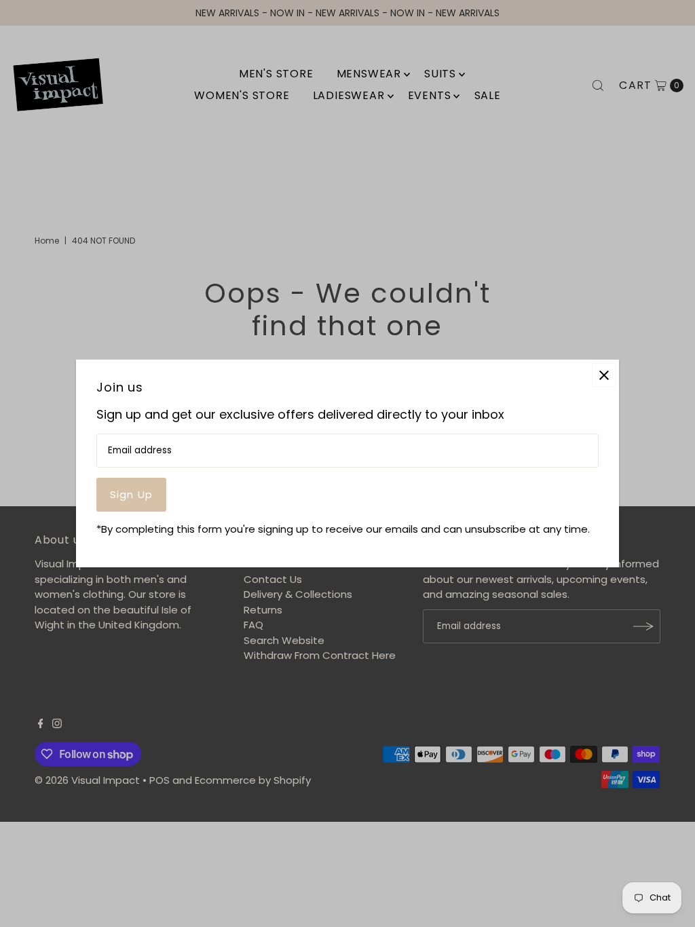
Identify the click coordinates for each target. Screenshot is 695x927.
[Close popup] (604, 375)
